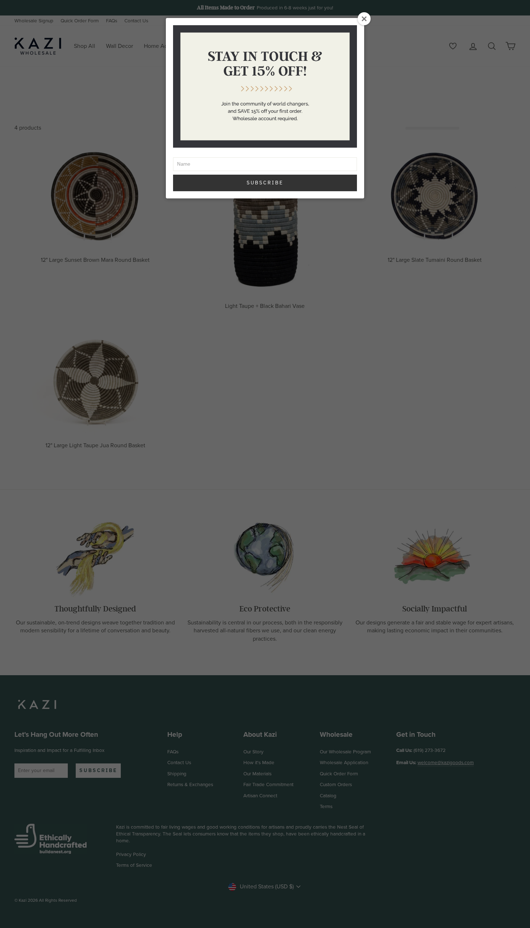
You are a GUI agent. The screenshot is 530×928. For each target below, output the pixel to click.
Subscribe (265, 182)
